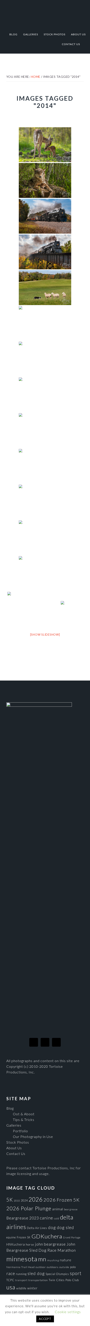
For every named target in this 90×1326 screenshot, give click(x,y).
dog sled (65, 1227)
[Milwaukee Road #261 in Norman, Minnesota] (45, 216)
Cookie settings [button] (68, 1312)
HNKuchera (15, 1244)
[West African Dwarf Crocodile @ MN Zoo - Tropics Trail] (72, 609)
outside (64, 1267)
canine (46, 1217)
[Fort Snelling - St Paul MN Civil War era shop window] (45, 573)
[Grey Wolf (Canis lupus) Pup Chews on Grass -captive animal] (45, 430)
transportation (38, 1280)
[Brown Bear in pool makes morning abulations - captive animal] (45, 323)
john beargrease (50, 1244)
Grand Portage (71, 1237)
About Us (14, 1148)
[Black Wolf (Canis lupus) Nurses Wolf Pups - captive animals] (45, 466)
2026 (36, 1199)
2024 (24, 1200)
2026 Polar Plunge (28, 1208)
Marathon (66, 1250)
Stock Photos (17, 1142)
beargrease (71, 1209)
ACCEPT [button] (45, 1319)
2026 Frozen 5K (61, 1200)
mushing (53, 1260)
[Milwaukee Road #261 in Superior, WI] (45, 251)
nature (65, 1260)
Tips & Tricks (23, 1119)
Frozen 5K (24, 1237)
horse (30, 1244)
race (10, 1273)
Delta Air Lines (37, 1228)
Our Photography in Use (33, 1136)
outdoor (41, 1267)
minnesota (21, 1259)
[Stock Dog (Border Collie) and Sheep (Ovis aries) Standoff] (45, 287)
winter (32, 1288)
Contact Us (15, 1153)
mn (42, 1259)
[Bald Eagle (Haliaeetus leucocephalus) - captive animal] (45, 502)
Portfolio (20, 1131)
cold (56, 1218)
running (21, 1274)
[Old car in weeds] (45, 537)
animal (57, 1209)
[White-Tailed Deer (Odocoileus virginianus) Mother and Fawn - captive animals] (45, 144)
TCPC (10, 1280)
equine (11, 1237)
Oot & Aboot (24, 1114)
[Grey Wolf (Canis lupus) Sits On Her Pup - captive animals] (45, 180)
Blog (10, 1108)
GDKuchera (46, 1236)
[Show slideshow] (45, 634)
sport (75, 1273)
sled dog (36, 1273)
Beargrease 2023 (22, 1218)
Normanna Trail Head (20, 1267)
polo (73, 1267)
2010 (17, 1200)
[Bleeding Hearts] (45, 359)
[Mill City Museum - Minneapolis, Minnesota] (33, 609)
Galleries (13, 1125)
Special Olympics (57, 1274)
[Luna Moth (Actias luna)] (45, 394)
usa (10, 1287)
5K (9, 1200)
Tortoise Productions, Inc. (45, 13)
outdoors (53, 1267)
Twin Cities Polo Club (64, 1280)
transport (21, 1280)
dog (52, 1227)
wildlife (21, 1288)
